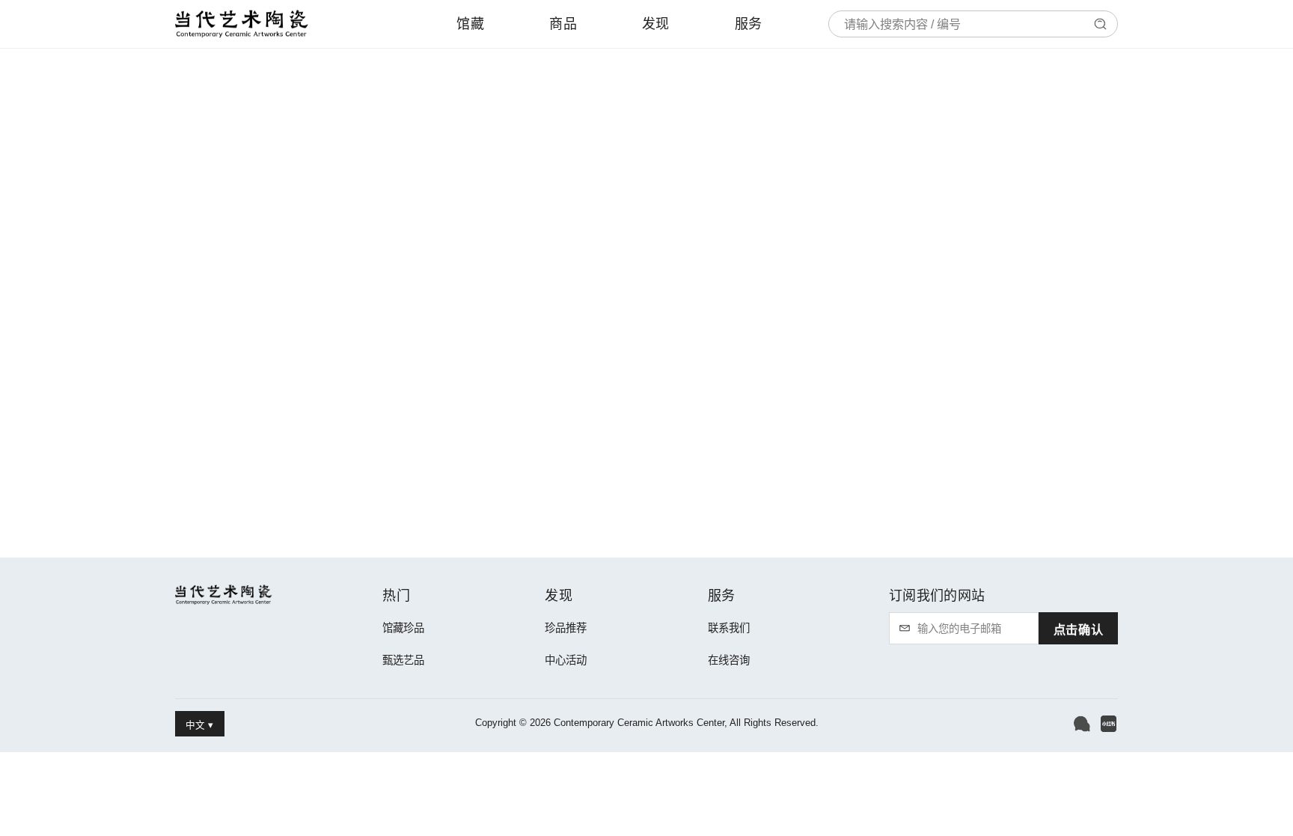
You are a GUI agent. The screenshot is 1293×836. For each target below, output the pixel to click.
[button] (1081, 723)
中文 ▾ (199, 725)
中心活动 (566, 660)
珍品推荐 (566, 628)
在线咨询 (729, 660)
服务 (748, 23)
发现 (656, 23)
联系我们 (729, 628)
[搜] (1100, 24)
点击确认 (1079, 629)
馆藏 (470, 23)
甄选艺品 (403, 660)
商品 (563, 23)
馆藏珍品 (403, 628)
